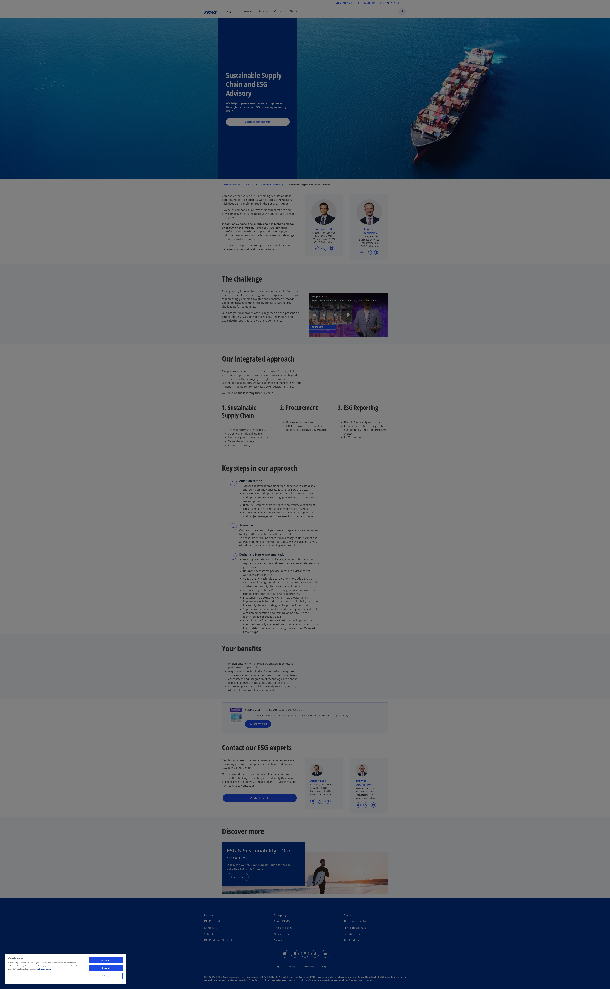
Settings (105, 976)
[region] (65, 968)
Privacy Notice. (44, 969)
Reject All (105, 968)
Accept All (105, 960)
